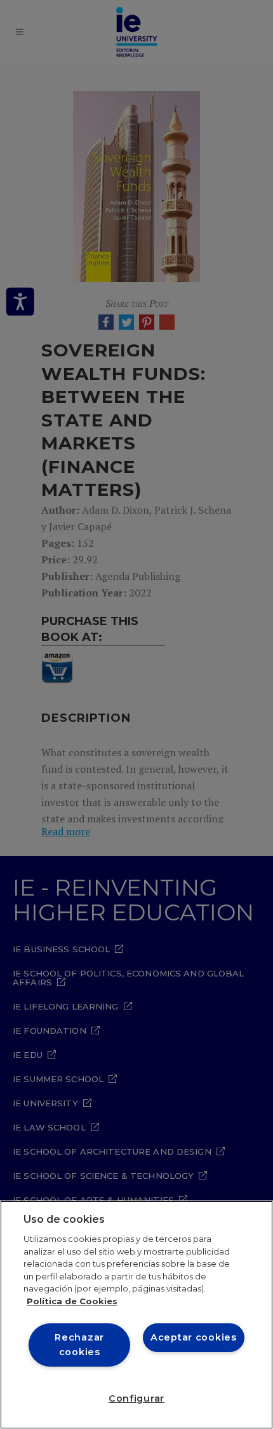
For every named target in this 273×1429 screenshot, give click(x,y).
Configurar (136, 1398)
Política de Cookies (72, 1301)
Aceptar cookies (193, 1337)
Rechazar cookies (79, 1345)
